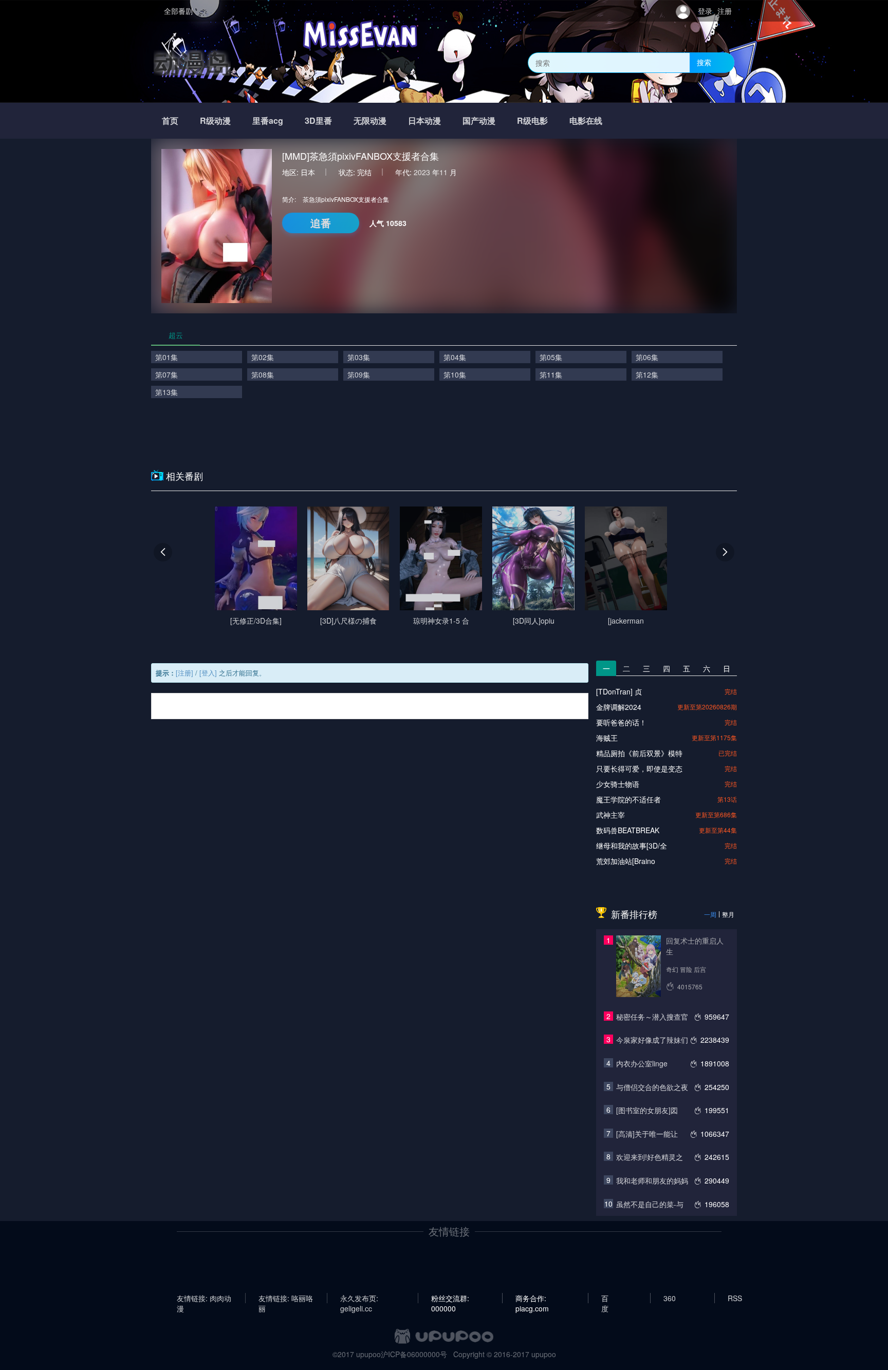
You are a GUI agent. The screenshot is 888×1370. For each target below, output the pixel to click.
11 (443, 172)
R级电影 (532, 120)
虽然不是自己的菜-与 (649, 1204)
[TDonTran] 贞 (619, 691)
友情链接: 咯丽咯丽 (285, 1298)
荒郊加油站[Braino (625, 861)
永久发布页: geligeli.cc (359, 1298)
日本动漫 (424, 120)
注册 (724, 11)
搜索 (704, 62)
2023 (422, 172)
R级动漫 (215, 120)
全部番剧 (178, 11)
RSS (735, 1298)
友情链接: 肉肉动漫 (204, 1298)
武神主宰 (610, 815)
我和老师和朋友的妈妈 (652, 1180)
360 (669, 1298)
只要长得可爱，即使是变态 (639, 768)
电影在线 (585, 120)
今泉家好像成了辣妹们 (652, 1040)
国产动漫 (478, 120)
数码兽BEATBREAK (627, 830)
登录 (705, 11)
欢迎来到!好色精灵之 (649, 1157)
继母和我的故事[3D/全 (631, 845)
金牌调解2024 (618, 707)
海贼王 (607, 738)
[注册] (184, 673)
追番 (320, 222)
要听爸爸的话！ (621, 722)
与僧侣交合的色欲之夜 (652, 1087)
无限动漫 (370, 120)
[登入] (208, 673)
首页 (170, 120)
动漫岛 (192, 62)
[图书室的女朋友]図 (647, 1110)
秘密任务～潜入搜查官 (652, 1016)
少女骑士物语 (617, 784)
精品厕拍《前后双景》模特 (639, 753)
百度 (604, 1298)
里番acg (267, 120)
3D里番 (318, 120)
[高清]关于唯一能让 (647, 1134)
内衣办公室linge (642, 1063)
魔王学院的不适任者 (628, 799)
